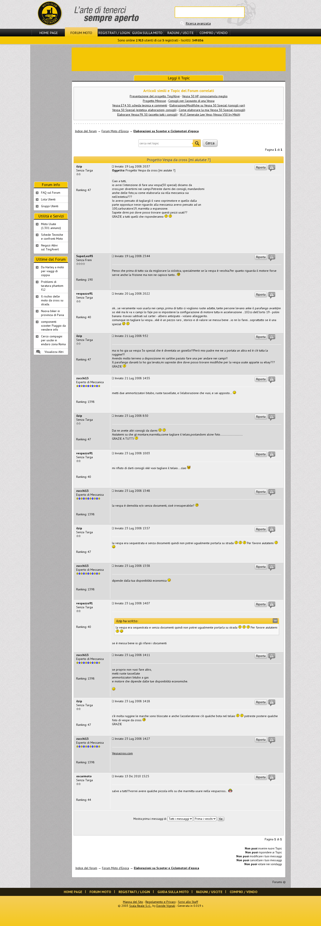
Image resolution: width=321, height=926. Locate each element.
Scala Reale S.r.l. (140, 906)
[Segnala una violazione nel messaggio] (271, 168)
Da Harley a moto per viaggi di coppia (52, 271)
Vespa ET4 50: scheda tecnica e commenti (139, 105)
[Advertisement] (178, 59)
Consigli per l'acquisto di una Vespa (191, 101)
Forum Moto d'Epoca (115, 131)
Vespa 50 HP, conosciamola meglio (205, 96)
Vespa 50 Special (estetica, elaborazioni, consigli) (144, 110)
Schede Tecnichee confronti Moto (52, 237)
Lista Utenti (48, 199)
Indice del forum (86, 131)
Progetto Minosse (154, 101)
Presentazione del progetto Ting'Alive (155, 96)
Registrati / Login (114, 33)
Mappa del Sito (133, 902)
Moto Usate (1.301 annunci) (51, 226)
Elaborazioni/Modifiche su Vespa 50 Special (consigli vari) (207, 105)
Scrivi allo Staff (188, 902)
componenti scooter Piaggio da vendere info (53, 325)
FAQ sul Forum (50, 193)
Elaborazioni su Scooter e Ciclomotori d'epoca (166, 131)
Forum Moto (81, 33)
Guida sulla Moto (147, 33)
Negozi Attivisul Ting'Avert (50, 247)
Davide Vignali (165, 906)
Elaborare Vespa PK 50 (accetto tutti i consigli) (147, 114)
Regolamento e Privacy (160, 902)
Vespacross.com (122, 753)
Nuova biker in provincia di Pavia (52, 313)
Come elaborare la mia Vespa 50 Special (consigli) (212, 110)
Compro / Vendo (214, 33)
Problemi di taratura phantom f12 (52, 286)
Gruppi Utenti (49, 206)
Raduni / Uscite (180, 33)
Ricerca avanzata (198, 23)
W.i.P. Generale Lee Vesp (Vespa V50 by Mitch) (210, 114)
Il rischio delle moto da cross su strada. (52, 300)
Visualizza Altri (54, 352)
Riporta (261, 167)
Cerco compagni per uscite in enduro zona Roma (53, 340)
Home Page (48, 33)
